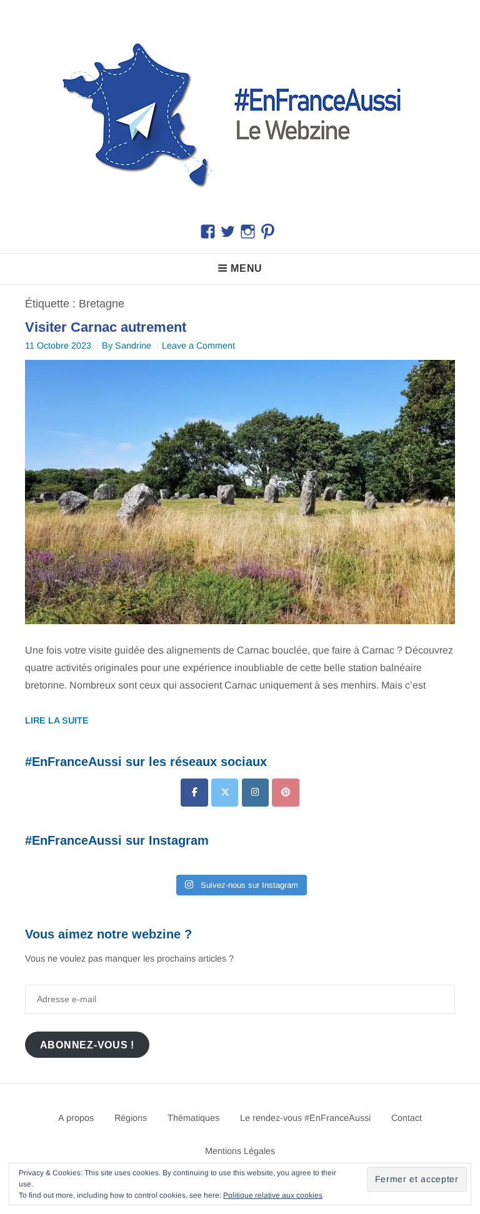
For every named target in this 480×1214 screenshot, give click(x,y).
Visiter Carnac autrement (105, 327)
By (126, 346)
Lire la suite (57, 720)
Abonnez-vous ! (87, 1044)
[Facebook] (194, 793)
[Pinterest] (285, 793)
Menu (246, 268)
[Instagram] (255, 793)
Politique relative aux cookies (272, 1195)
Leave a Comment (198, 346)
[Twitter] (224, 793)
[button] (240, 112)
